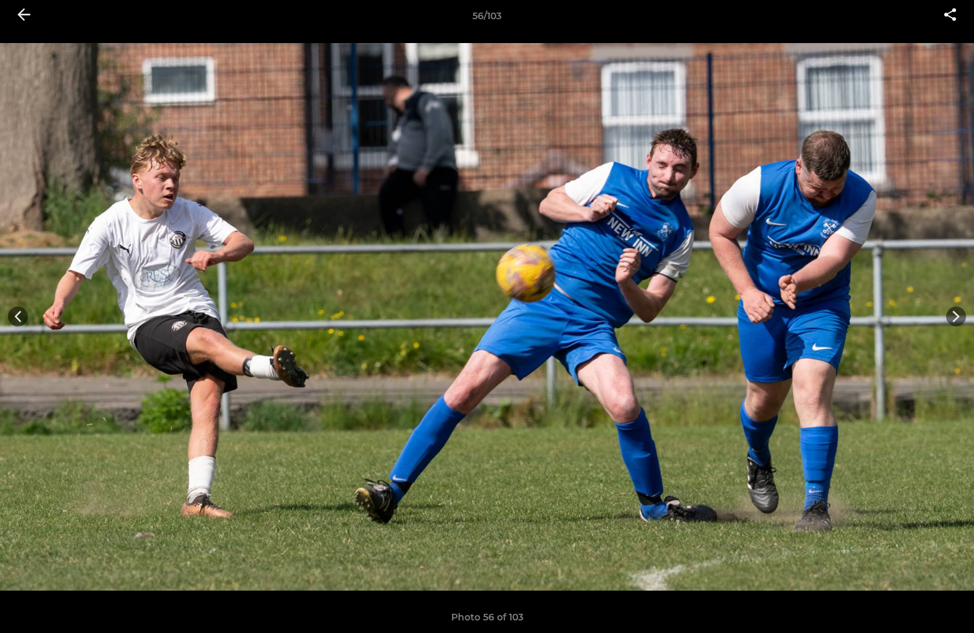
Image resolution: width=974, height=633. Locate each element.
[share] (950, 16)
